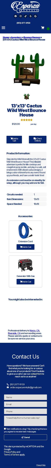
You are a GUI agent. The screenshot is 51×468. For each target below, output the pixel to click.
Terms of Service (11, 454)
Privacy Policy (10, 451)
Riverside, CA (14, 333)
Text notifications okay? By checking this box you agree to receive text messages (25, 430)
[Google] (35, 16)
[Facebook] (15, 16)
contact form (36, 373)
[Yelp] (30, 16)
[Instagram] (20, 16)
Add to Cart (15, 139)
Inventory (16, 37)
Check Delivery (38, 139)
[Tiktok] (25, 16)
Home (6, 37)
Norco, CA (34, 330)
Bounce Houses (32, 37)
